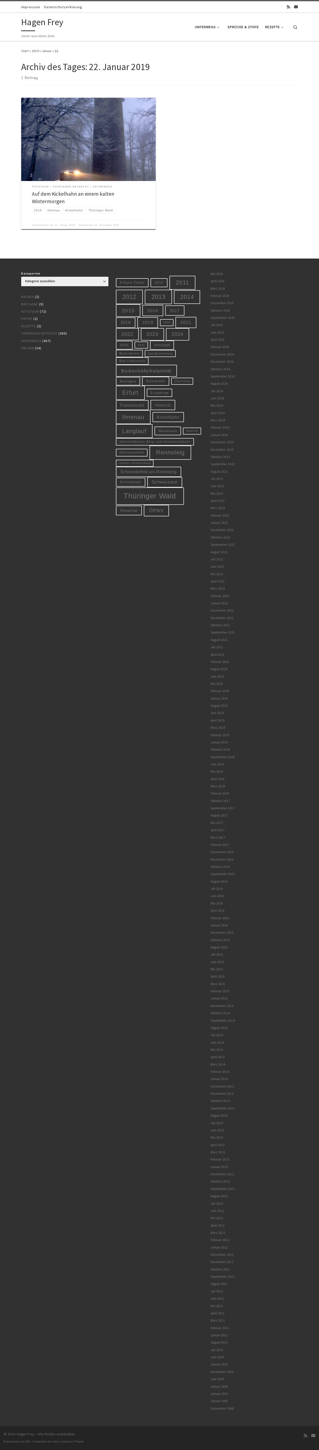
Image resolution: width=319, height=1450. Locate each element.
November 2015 (222, 932)
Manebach (168, 431)
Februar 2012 (220, 1240)
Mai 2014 (217, 1050)
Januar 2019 (219, 742)
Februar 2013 (220, 1159)
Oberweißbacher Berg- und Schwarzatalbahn (155, 441)
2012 (129, 296)
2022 (127, 334)
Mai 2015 (217, 969)
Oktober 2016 (220, 867)
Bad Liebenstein (132, 360)
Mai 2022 (217, 574)
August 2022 (219, 552)
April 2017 (218, 830)
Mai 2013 (217, 1137)
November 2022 (222, 530)
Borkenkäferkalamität (146, 370)
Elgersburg (182, 380)
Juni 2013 (217, 1130)
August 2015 (219, 947)
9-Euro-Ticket (132, 282)
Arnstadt (162, 345)
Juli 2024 (217, 391)
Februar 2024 (220, 427)
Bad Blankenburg (160, 353)
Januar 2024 (219, 435)
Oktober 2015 (220, 940)
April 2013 (218, 1145)
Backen (27, 297)
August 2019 (219, 706)
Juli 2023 (217, 479)
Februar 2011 (220, 1328)
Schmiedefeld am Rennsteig (148, 471)
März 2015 (218, 984)
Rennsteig (170, 452)
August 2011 (219, 1284)
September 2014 (223, 1020)
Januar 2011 (219, 1335)
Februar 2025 (220, 347)
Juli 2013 (217, 1123)
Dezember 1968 (222, 1408)
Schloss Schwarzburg (135, 462)
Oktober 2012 (220, 1181)
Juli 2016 (217, 889)
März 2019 (218, 727)
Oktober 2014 (220, 1013)
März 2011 (218, 1320)
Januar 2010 (219, 1364)
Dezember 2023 (222, 442)
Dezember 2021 (222, 610)
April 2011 (218, 1313)
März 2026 (218, 288)
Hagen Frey (25, 1434)
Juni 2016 (217, 896)
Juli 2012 (217, 1203)
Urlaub (27, 348)
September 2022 (223, 545)
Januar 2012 (219, 1247)
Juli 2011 (217, 1291)
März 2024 (218, 420)
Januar (47, 51)
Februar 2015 (220, 991)
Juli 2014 (217, 1035)
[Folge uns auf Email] (296, 7)
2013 (158, 296)
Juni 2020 (217, 676)
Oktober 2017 (220, 801)
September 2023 (223, 464)
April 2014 (218, 1057)
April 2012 (218, 1225)
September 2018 (223, 757)
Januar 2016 (219, 925)
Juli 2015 (217, 954)
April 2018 (218, 779)
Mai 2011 (217, 1306)
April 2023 (218, 501)
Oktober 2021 (220, 625)
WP (28, 1441)
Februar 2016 (220, 918)
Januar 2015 (219, 998)
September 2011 (223, 1276)
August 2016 (219, 881)
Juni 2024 (217, 398)
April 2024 (218, 413)
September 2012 (223, 1189)
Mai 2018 (217, 771)
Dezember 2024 (222, 354)
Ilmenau (133, 417)
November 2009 (222, 1372)
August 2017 (219, 815)
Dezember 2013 (222, 1086)
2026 (141, 345)
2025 (124, 345)
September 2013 (223, 1108)
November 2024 (222, 362)
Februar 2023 (220, 515)
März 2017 (218, 837)
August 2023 (219, 471)
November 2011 (222, 1262)
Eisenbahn (155, 381)
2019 (35, 51)
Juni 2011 (217, 1298)
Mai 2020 (217, 684)
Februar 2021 (220, 662)
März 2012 (218, 1233)
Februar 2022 (220, 596)
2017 (175, 310)
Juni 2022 (217, 566)
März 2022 (218, 588)
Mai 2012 (217, 1218)
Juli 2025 (217, 325)
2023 (152, 334)
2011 (182, 282)
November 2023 (222, 450)
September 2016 (223, 874)
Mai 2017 (217, 823)
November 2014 (222, 1006)
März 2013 (218, 1152)
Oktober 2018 (220, 749)
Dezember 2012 (222, 1174)
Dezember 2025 (222, 303)
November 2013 (222, 1093)
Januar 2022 (219, 603)
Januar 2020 (219, 698)
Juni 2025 (217, 332)
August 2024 (219, 383)
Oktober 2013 (220, 1101)
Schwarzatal (164, 482)
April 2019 (218, 720)
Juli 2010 (217, 1350)
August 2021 (219, 640)
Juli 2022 (217, 559)
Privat (26, 319)
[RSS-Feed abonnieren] (288, 7)
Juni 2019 (217, 713)
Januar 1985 (219, 1401)
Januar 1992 (219, 1394)
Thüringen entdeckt (39, 333)
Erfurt (130, 392)
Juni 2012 (217, 1211)
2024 (177, 334)
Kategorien (31, 273)
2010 (159, 282)
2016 (152, 310)
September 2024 (223, 376)
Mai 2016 (217, 903)
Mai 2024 (217, 405)
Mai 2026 (217, 274)
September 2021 (223, 632)
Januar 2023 (219, 523)
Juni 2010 (217, 1357)
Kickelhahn (168, 417)
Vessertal (129, 510)
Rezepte (28, 326)
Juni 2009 (217, 1379)
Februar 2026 (220, 296)
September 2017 (223, 808)
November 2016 (222, 859)
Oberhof (192, 430)
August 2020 (219, 669)
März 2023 (218, 508)
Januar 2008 (219, 1386)
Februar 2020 (220, 691)
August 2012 (219, 1196)
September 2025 (223, 318)
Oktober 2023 (220, 457)
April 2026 (218, 281)
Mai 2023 (217, 493)
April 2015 (218, 976)
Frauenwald (132, 405)
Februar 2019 (220, 735)
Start (25, 51)
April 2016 (218, 910)
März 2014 (218, 1064)
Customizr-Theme (72, 1441)
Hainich (163, 405)
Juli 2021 (217, 647)
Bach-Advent (129, 353)
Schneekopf (130, 482)
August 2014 (219, 1028)
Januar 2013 (219, 1167)
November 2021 (222, 618)
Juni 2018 (217, 764)
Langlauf (134, 431)
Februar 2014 (220, 1072)
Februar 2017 (220, 845)
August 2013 (219, 1115)
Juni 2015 (217, 962)
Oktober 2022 (220, 537)
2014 (187, 297)
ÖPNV (156, 510)
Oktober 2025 (220, 310)
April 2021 (218, 654)
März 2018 (218, 786)
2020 (166, 322)
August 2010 (219, 1342)
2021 (185, 322)
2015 (128, 310)
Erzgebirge (159, 393)
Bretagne (29, 304)
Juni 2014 (217, 1042)
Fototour (30, 311)
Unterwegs (31, 341)
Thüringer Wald (150, 496)
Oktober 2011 (220, 1269)
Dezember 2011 (222, 1255)
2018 (126, 322)
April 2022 (218, 581)
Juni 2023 (217, 486)
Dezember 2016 (222, 852)
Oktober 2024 (220, 369)
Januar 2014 (219, 1079)
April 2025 (218, 340)
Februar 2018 (220, 793)
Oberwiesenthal (131, 452)
